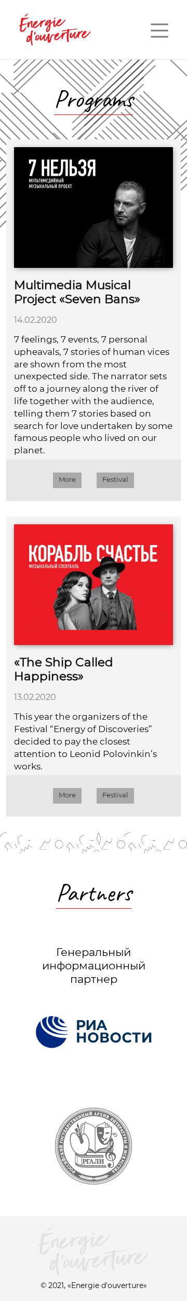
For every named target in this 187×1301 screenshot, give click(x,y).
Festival (115, 479)
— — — (159, 29)
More (67, 479)
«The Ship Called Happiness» (63, 669)
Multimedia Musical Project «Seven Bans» (77, 292)
